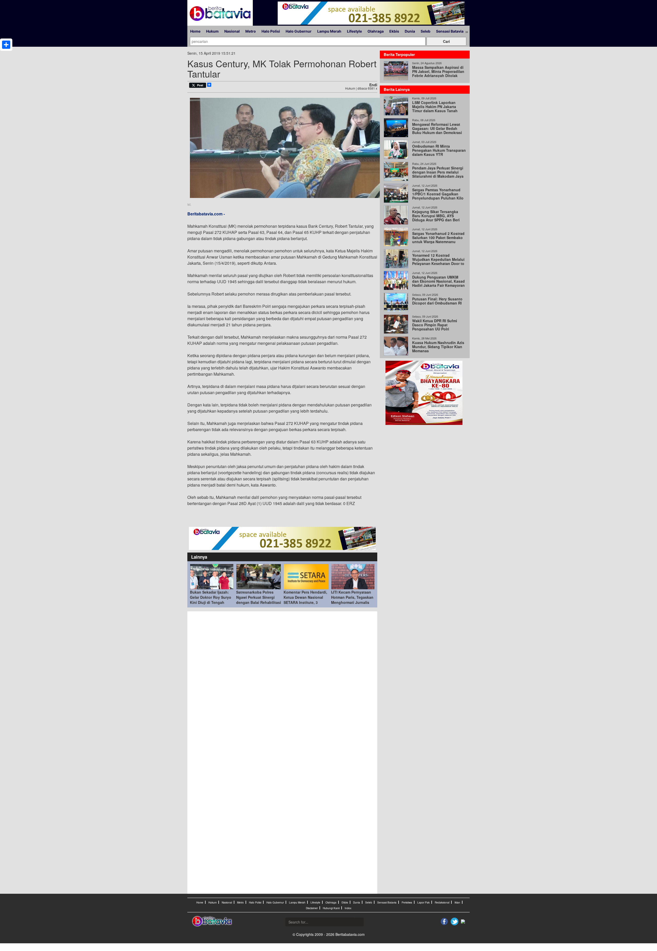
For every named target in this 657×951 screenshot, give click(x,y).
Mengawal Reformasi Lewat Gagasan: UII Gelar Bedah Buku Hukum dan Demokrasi (437, 128)
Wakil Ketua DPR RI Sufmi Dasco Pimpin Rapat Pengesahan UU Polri (434, 324)
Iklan (457, 902)
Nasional (232, 31)
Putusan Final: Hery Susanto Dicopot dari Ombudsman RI (437, 301)
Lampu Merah (329, 31)
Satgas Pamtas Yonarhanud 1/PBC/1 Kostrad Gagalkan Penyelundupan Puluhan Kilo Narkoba (437, 196)
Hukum (212, 31)
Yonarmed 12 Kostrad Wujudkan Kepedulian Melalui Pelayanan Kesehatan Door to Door (438, 261)
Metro (250, 31)
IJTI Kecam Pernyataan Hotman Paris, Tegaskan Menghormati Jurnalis (352, 597)
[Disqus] (282, 683)
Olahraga (376, 31)
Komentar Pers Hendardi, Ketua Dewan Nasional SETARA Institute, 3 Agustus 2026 (305, 599)
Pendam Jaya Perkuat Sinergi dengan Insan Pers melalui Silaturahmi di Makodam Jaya (437, 172)
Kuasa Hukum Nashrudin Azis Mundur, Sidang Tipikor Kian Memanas (438, 346)
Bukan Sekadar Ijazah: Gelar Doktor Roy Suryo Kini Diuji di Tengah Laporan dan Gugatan (210, 599)
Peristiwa (407, 902)
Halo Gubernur (299, 31)
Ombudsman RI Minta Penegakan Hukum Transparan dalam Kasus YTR (439, 150)
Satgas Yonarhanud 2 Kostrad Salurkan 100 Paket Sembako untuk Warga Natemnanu (438, 237)
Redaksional (442, 902)
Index (348, 908)
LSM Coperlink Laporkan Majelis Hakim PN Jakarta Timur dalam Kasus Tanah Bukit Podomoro (435, 108)
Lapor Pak (423, 902)
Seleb (425, 31)
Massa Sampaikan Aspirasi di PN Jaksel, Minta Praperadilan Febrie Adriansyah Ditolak (438, 71)
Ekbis (394, 31)
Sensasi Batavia (449, 31)
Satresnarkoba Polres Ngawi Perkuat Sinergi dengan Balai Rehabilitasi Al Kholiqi (258, 599)
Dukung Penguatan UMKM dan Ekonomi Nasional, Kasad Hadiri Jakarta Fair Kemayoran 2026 (438, 283)
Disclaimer (312, 908)
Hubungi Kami (331, 908)
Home (195, 31)
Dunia (410, 31)
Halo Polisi (271, 31)
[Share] (6, 45)
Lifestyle (354, 31)
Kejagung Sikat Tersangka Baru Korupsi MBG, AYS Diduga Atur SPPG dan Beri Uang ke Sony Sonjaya (436, 217)
